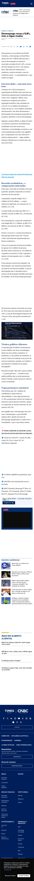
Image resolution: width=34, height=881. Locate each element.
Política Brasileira (4, 786)
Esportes (3, 830)
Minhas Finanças (8, 792)
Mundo (20, 774)
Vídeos (20, 802)
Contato (17, 727)
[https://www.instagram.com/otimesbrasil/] (15, 718)
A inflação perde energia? (11, 661)
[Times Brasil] (5, 3)
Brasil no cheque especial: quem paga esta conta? (16, 643)
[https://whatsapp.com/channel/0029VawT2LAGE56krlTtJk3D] (21, 722)
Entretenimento (7, 822)
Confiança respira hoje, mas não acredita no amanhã (17, 669)
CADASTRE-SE (17, 756)
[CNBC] (5, 12)
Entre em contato (17, 766)
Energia (20, 844)
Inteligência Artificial (19, 736)
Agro (19, 827)
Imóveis (20, 835)
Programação (6, 740)
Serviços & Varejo (21, 839)
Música (3, 833)
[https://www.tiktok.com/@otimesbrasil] (23, 718)
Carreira (17, 740)
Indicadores (4, 782)
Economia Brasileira (4, 778)
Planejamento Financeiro (5, 801)
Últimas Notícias (7, 745)
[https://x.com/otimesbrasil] (8, 718)
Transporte (21, 847)
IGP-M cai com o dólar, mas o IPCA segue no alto (17, 652)
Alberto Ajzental (7, 31)
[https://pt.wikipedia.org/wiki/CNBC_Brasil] (27, 718)
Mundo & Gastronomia (5, 838)
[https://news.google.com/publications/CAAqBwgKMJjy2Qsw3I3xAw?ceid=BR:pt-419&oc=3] (13, 722)
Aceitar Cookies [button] (24, 875)
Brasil (3, 774)
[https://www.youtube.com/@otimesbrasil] (19, 718)
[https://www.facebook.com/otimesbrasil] (4, 718)
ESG (19, 850)
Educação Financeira (4, 796)
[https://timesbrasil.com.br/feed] (30, 718)
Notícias (20, 795)
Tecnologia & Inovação (21, 831)
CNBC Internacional (24, 745)
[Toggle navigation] (31, 4)
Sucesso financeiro (4, 809)
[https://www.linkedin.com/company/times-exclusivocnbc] (11, 718)
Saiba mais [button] (7, 869)
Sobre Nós (5, 736)
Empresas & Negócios (22, 822)
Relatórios (21, 799)
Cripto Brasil (23, 792)
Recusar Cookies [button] (10, 875)
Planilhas (3, 805)
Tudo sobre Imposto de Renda (4, 815)
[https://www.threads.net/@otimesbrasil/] (17, 722)
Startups (20, 854)
